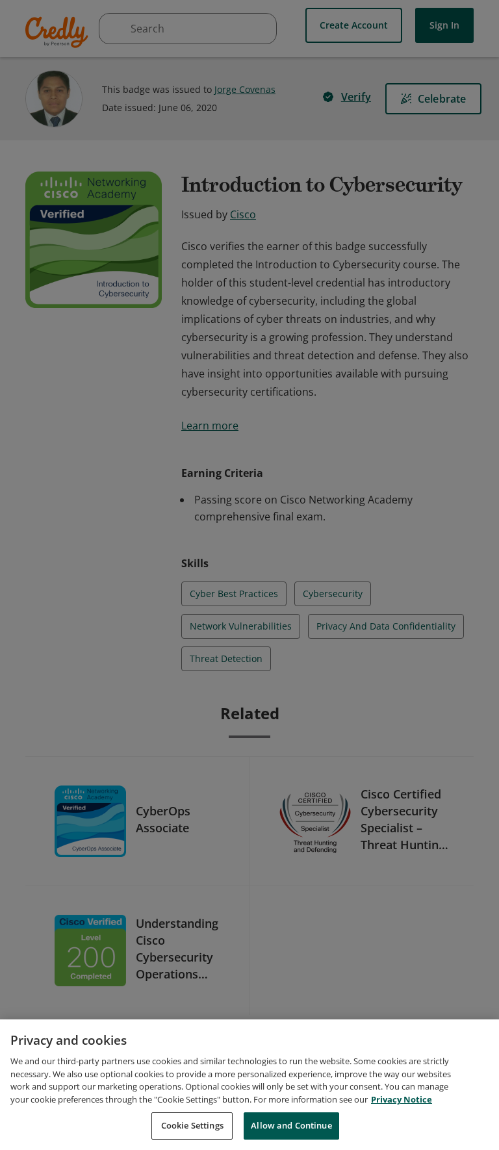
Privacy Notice (401, 1099)
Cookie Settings (192, 1125)
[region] (249, 1084)
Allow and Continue (291, 1125)
